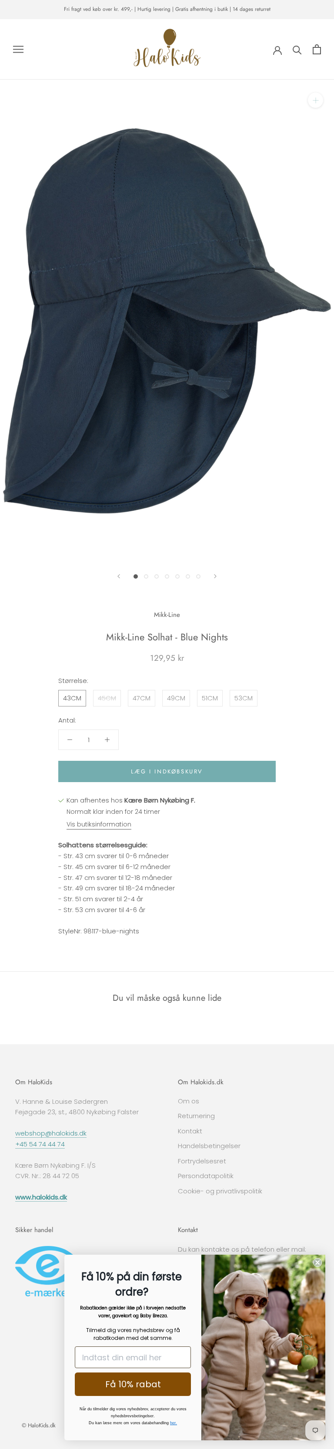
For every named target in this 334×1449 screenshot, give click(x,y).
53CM (243, 698)
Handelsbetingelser (209, 1145)
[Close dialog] (317, 1262)
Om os (188, 1101)
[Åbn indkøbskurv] (317, 49)
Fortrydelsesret (202, 1161)
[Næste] (215, 576)
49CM (176, 698)
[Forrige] (118, 576)
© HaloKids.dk (39, 1425)
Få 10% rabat (133, 1384)
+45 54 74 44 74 (40, 1144)
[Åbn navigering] (18, 49)
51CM (210, 698)
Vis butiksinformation (99, 824)
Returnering (196, 1115)
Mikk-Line (167, 615)
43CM (72, 698)
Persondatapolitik (206, 1175)
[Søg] (297, 49)
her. (173, 1423)
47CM (141, 698)
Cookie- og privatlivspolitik (220, 1191)
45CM (107, 698)
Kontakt (190, 1131)
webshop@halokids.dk (51, 1133)
